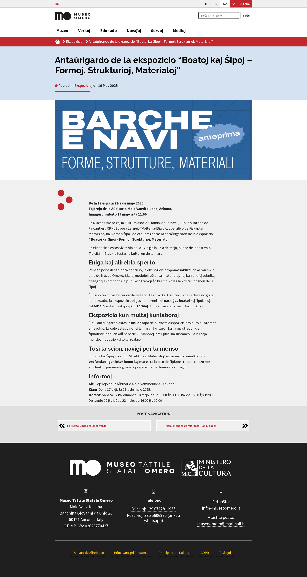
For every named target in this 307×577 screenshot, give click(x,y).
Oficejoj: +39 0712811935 (153, 509)
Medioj (179, 30)
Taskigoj (225, 552)
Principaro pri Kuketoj (174, 552)
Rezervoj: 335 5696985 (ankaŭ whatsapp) (153, 518)
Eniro (246, 4)
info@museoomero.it (221, 508)
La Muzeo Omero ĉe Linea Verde (86, 425)
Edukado (108, 30)
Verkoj (84, 30)
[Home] (72, 15)
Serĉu (246, 15)
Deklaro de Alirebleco (88, 552)
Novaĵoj (134, 30)
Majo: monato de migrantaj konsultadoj (191, 425)
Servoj (157, 30)
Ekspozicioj (74, 41)
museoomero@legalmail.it (221, 523)
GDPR (205, 552)
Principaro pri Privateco (131, 552)
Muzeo (62, 30)
